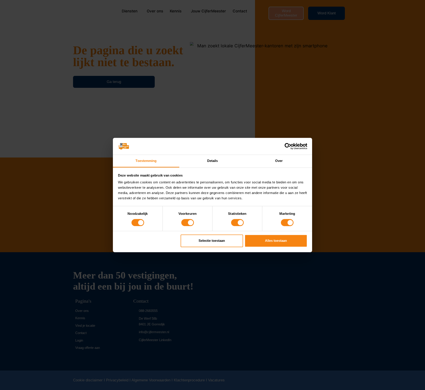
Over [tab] (279, 161)
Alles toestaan (276, 240)
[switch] (187, 222)
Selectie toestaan (212, 240)
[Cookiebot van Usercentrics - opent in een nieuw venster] (288, 146)
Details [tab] (212, 161)
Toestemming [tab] (145, 161)
